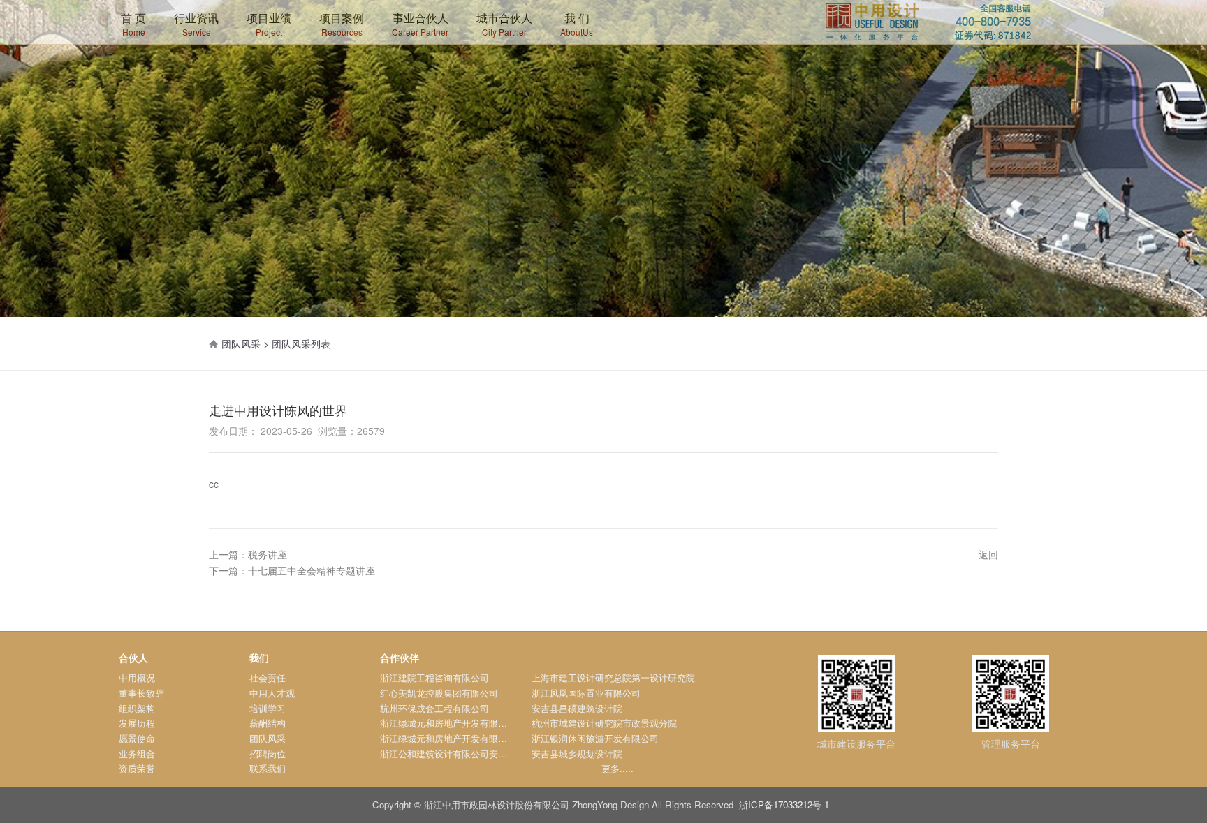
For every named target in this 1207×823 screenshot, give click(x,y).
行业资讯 (196, 24)
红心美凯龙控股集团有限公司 (439, 692)
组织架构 (137, 708)
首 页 (133, 24)
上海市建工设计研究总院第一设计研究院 (613, 677)
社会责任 (267, 677)
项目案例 (341, 24)
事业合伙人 (420, 24)
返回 (988, 554)
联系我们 (267, 768)
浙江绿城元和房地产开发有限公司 (448, 722)
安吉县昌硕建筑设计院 (577, 708)
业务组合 (137, 753)
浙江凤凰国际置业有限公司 (586, 692)
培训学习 (267, 708)
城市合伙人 (504, 24)
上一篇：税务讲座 (248, 554)
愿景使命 (137, 738)
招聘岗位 (267, 753)
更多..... (617, 768)
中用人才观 (272, 692)
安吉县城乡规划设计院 (577, 753)
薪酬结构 (267, 722)
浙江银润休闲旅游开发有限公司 (595, 738)
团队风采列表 (301, 343)
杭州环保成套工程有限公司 (434, 708)
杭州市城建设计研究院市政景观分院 (604, 722)
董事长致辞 (141, 692)
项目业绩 (269, 24)
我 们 (576, 24)
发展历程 (137, 722)
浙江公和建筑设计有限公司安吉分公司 (457, 753)
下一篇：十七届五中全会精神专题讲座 (292, 570)
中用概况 (137, 677)
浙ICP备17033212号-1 (784, 804)
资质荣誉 (137, 768)
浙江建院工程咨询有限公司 (434, 677)
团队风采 (267, 738)
